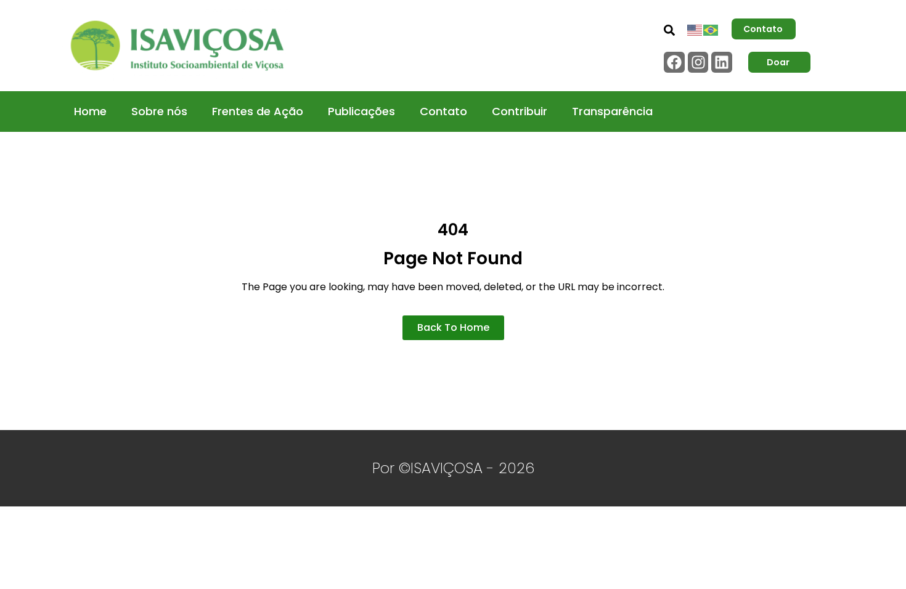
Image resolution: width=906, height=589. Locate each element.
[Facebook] (674, 62)
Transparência (612, 111)
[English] (695, 29)
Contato (443, 111)
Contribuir (519, 111)
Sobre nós (159, 111)
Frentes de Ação (257, 111)
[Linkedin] (721, 62)
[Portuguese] (711, 29)
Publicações (361, 111)
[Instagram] (698, 62)
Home (90, 111)
